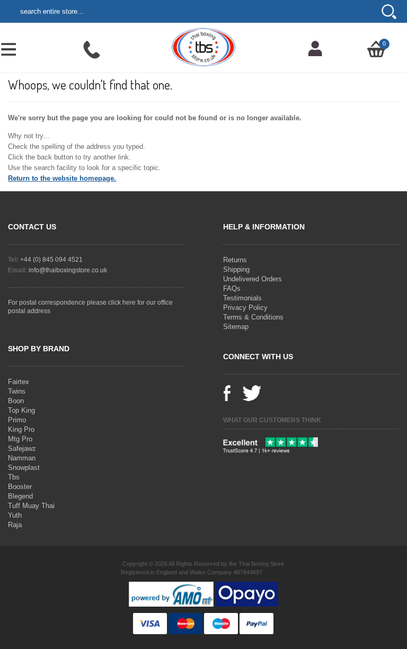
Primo (17, 420)
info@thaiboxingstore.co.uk (68, 270)
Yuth (15, 515)
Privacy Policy (245, 308)
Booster (20, 487)
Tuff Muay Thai (31, 506)
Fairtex (18, 382)
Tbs (14, 477)
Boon (16, 401)
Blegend (20, 496)
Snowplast (24, 468)
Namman (22, 458)
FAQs (232, 288)
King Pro (21, 429)
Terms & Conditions (253, 317)
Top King (21, 410)
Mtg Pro (20, 439)
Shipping (236, 269)
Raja (15, 525)
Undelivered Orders (252, 279)
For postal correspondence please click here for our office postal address (90, 307)
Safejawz (22, 448)
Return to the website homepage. (62, 178)
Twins (16, 391)
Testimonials (242, 298)
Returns (235, 260)
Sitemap (236, 327)
